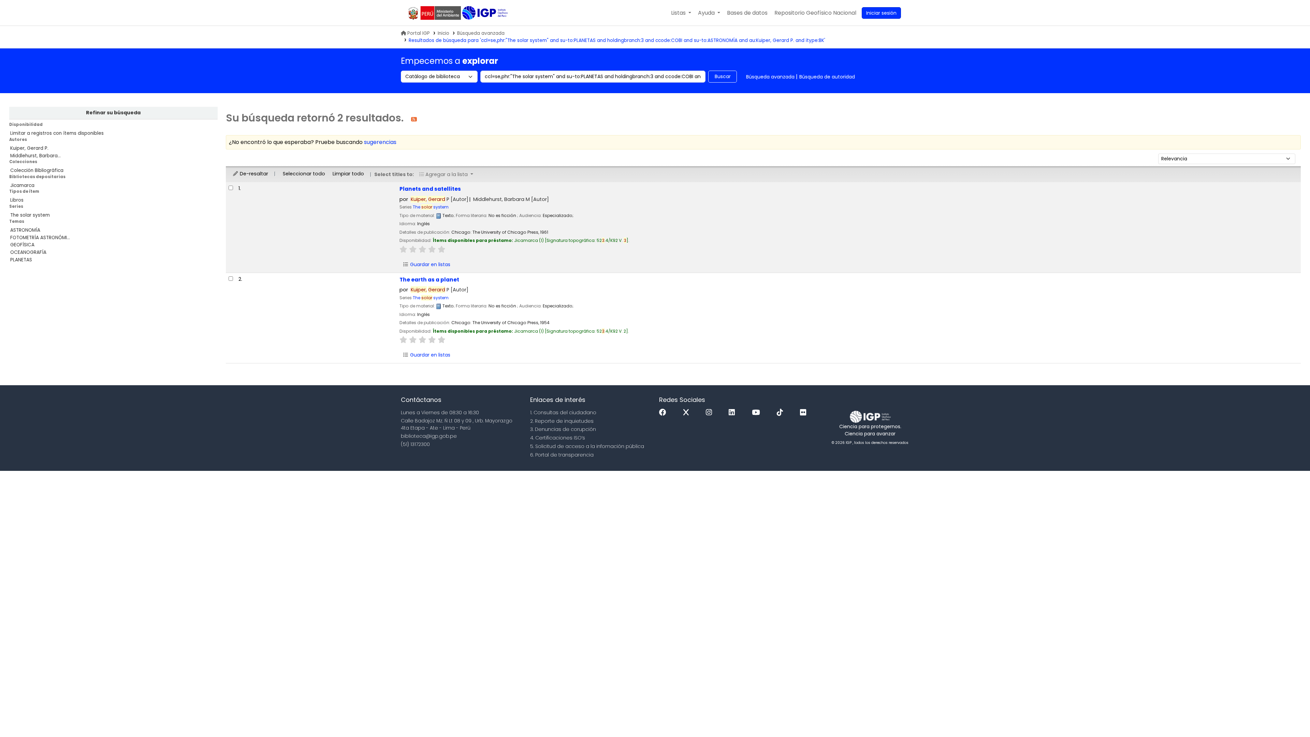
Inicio (443, 33)
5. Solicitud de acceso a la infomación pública (587, 446)
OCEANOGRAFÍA (28, 252)
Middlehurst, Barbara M (511, 199)
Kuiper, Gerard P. (29, 148)
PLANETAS (21, 260)
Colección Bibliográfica (36, 170)
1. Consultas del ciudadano (563, 412)
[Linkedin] (733, 412)
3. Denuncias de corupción (563, 429)
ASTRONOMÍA (25, 230)
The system (431, 207)
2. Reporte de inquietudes (562, 421)
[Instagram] (710, 412)
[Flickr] (805, 412)
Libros (17, 200)
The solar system (30, 215)
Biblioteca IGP (485, 13)
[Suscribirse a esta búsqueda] (414, 119)
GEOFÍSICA (22, 245)
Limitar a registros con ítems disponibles (57, 133)
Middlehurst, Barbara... (35, 156)
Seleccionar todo (304, 173)
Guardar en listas (429, 264)
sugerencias (380, 142)
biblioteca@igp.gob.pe (429, 436)
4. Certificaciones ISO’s (557, 437)
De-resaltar (253, 173)
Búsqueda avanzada (481, 33)
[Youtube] (757, 412)
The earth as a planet (429, 279)
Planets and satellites (430, 188)
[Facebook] (664, 412)
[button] (681, 12)
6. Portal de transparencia (562, 454)
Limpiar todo (348, 173)
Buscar (723, 76)
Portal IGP (418, 33)
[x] (687, 412)
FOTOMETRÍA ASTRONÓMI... (40, 237)
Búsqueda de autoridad (827, 76)
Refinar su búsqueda (113, 112)
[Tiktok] (781, 412)
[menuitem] (815, 12)
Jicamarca (22, 185)
